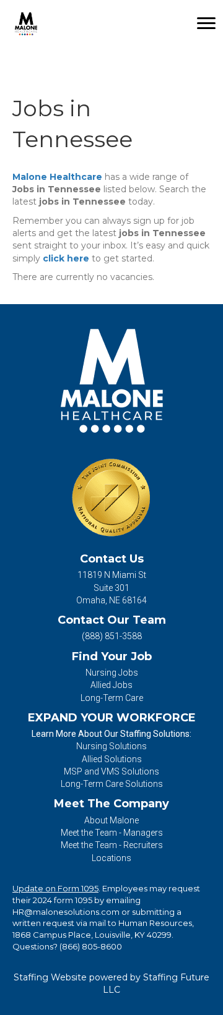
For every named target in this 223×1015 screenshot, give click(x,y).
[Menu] (206, 23)
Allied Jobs (111, 685)
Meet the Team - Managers (112, 833)
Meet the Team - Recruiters (112, 845)
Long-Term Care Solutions (112, 784)
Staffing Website (50, 977)
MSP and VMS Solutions (111, 771)
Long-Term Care (112, 698)
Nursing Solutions (111, 746)
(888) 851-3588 (112, 636)
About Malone (111, 820)
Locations (111, 858)
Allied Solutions (112, 759)
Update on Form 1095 (55, 888)
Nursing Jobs (111, 672)
